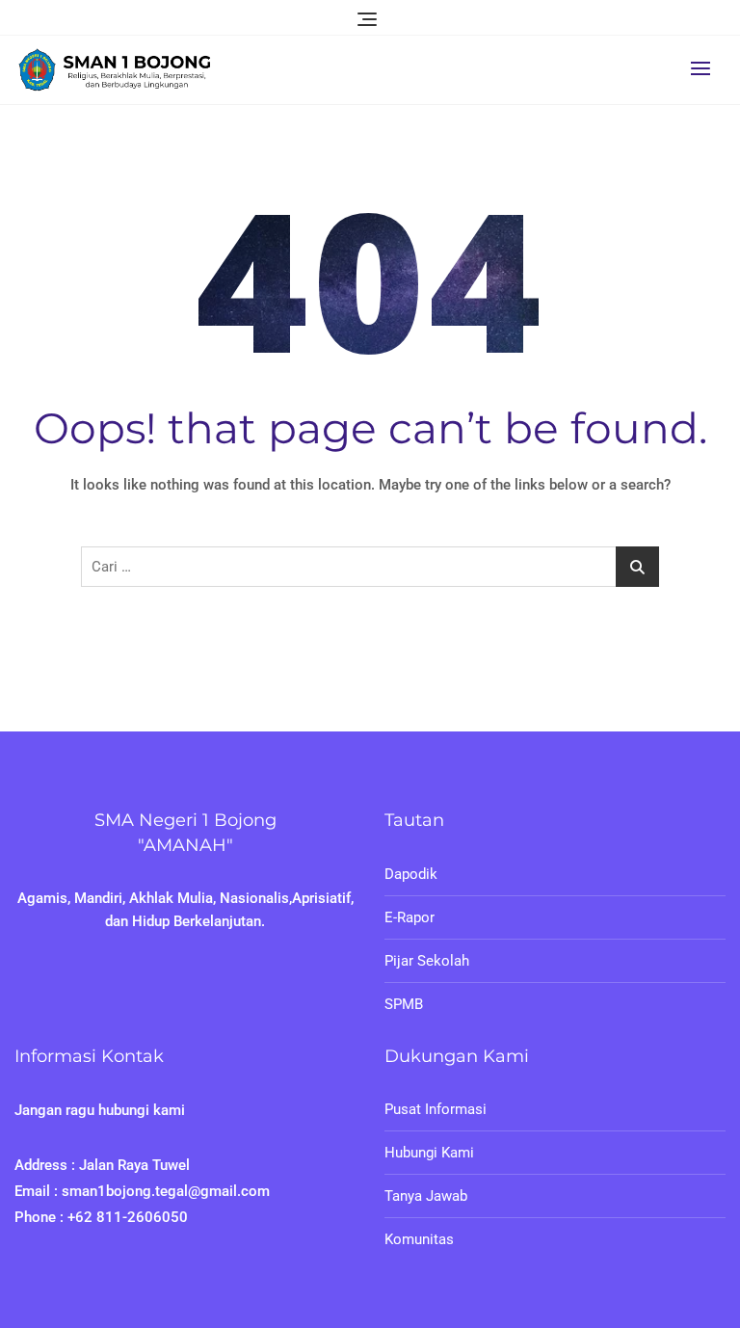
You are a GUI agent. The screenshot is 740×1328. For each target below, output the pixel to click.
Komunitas (419, 1239)
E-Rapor (409, 917)
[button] (705, 68)
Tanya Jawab (425, 1196)
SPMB (403, 1004)
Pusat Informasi (435, 1109)
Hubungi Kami (429, 1152)
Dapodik (410, 874)
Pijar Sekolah (426, 960)
